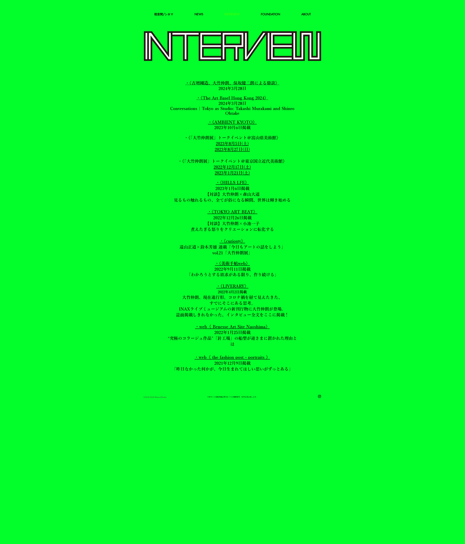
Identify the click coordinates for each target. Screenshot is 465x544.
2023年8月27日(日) (232, 149)
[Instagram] (320, 396)
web (203, 327)
